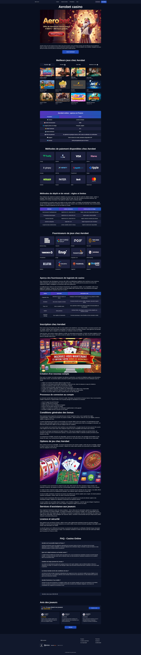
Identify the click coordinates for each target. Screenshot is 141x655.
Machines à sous (92, 64)
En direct (62, 64)
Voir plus (70, 627)
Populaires (46, 64)
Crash (77, 64)
